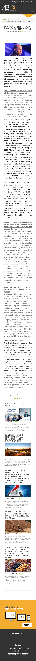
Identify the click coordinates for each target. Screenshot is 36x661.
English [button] (16, 2)
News (10, 19)
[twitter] (26, 2)
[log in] (34, 1)
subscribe (27, 625)
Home (4, 19)
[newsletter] (31, 2)
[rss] (29, 2)
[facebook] (21, 2)
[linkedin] (23, 2)
